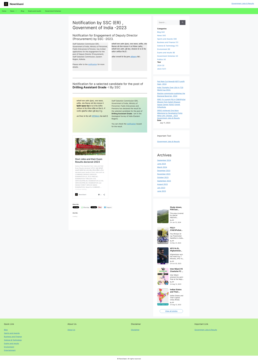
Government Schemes (53, 11)
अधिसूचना (133, 57)
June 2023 (161, 191)
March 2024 (162, 167)
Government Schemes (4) (167, 56)
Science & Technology (13, 340)
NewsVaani (17, 4)
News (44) (161, 36)
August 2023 (162, 184)
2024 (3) (160, 65)
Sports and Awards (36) (167, 39)
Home (4, 11)
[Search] (182, 22)
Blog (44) (161, 32)
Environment (9, 347)
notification (92, 64)
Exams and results (34, 11)
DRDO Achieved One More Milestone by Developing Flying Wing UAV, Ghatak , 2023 (169, 113)
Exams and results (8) (166, 53)
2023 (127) (161, 69)
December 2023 (163, 171)
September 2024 (164, 160)
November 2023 (163, 174)
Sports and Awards (12, 333)
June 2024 (161, 164)
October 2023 (163, 177)
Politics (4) (161, 59)
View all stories (171, 311)
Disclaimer (135, 330)
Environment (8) (163, 49)
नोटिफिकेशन (96, 116)
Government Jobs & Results (242, 4)
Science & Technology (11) (167, 46)
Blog (22, 11)
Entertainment (10, 350)
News (12, 11)
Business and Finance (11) (167, 42)
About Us (71, 330)
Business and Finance (13, 337)
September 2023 (164, 181)
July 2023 (161, 188)
